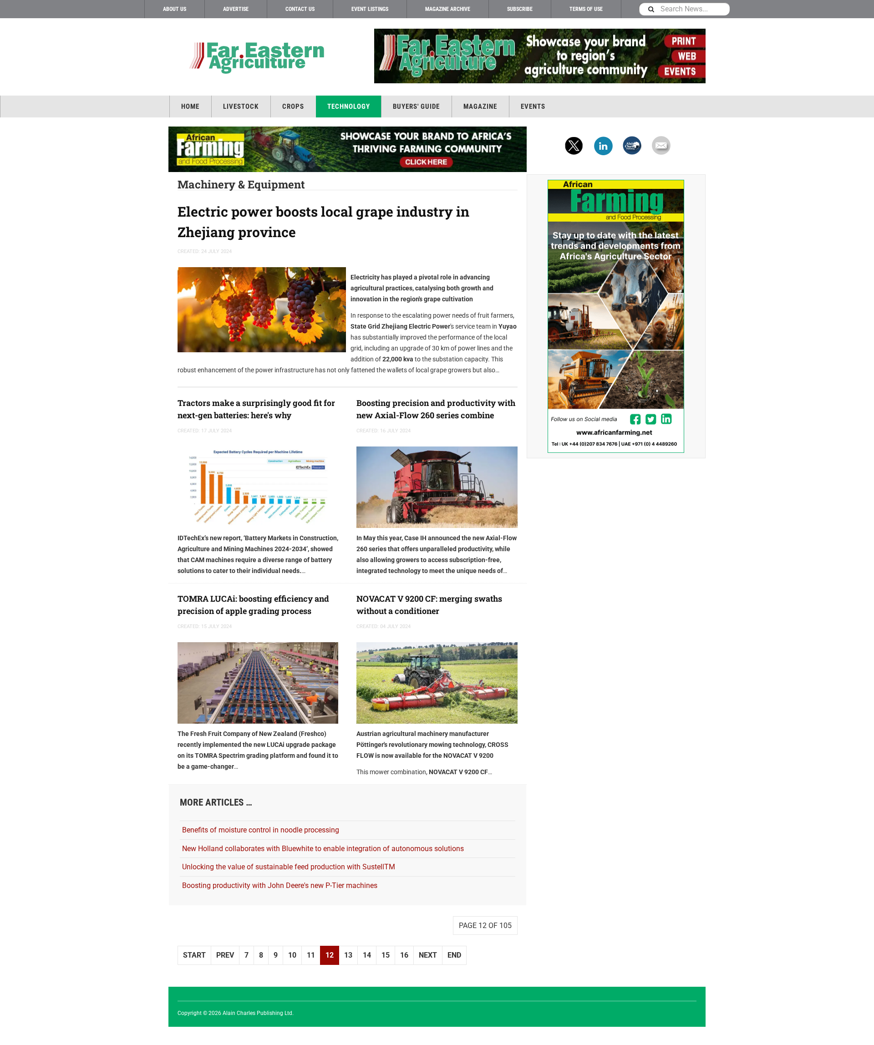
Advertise (236, 9)
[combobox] (684, 8)
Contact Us (300, 9)
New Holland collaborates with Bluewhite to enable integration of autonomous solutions (323, 848)
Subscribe (520, 9)
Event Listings (369, 9)
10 (292, 955)
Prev (225, 955)
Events (533, 106)
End (454, 955)
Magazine (480, 106)
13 (348, 955)
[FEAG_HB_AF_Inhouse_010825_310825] (347, 149)
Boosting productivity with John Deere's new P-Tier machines (279, 885)
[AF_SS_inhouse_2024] (616, 316)
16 (404, 955)
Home (190, 106)
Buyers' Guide (416, 106)
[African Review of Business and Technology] (254, 57)
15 (385, 955)
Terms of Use (586, 9)
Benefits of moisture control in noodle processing (260, 830)
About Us (174, 9)
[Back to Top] (9, 1036)
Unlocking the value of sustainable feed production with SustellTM (288, 866)
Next (428, 955)
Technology (348, 106)
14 (367, 955)
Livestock (241, 106)
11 (311, 955)
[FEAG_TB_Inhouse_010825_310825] (526, 56)
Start (194, 955)
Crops (293, 106)
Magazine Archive (447, 9)
